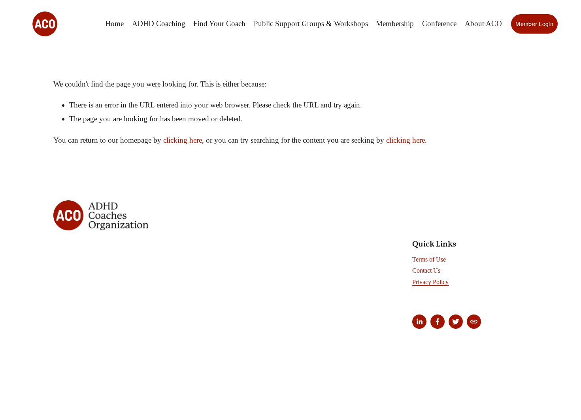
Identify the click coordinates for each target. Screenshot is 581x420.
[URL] (474, 322)
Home (114, 23)
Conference (439, 23)
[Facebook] (437, 322)
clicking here (182, 140)
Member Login (534, 24)
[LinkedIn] (419, 322)
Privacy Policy (430, 282)
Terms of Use (429, 259)
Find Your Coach (219, 23)
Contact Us (426, 270)
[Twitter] (456, 322)
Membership (395, 23)
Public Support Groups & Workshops (311, 23)
